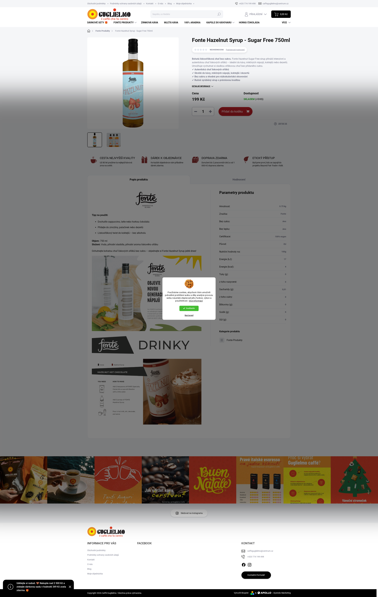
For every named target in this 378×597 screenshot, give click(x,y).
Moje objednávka (184, 3)
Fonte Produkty (234, 340)
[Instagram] (249, 564)
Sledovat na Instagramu (192, 513)
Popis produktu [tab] (139, 179)
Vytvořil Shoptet (241, 593)
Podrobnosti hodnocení (235, 50)
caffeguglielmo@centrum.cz (260, 551)
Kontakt (149, 3)
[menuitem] (98, 22)
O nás (160, 3)
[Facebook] (243, 564)
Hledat (219, 14)
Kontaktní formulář (256, 575)
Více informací (196, 301)
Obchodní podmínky (96, 3)
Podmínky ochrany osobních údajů (126, 3)
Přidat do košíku (232, 111)
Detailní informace (201, 86)
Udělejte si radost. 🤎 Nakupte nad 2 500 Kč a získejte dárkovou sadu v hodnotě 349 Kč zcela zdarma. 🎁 (41, 587)
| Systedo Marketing (282, 593)
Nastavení (189, 315)
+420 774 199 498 (255, 557)
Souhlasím (190, 308)
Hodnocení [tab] (239, 179)
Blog (170, 3)
